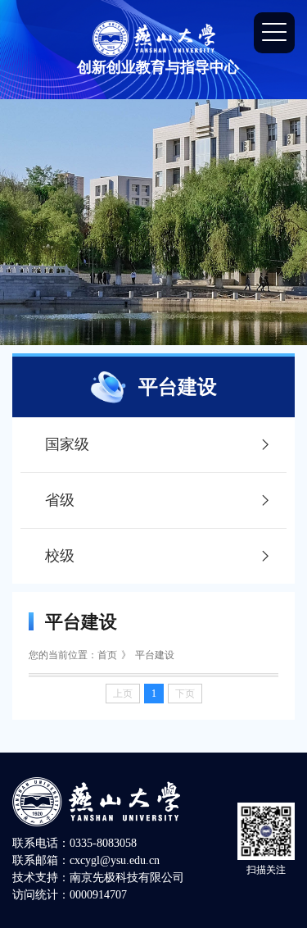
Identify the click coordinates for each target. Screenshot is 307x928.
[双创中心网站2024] (154, 37)
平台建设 (154, 655)
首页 (107, 655)
